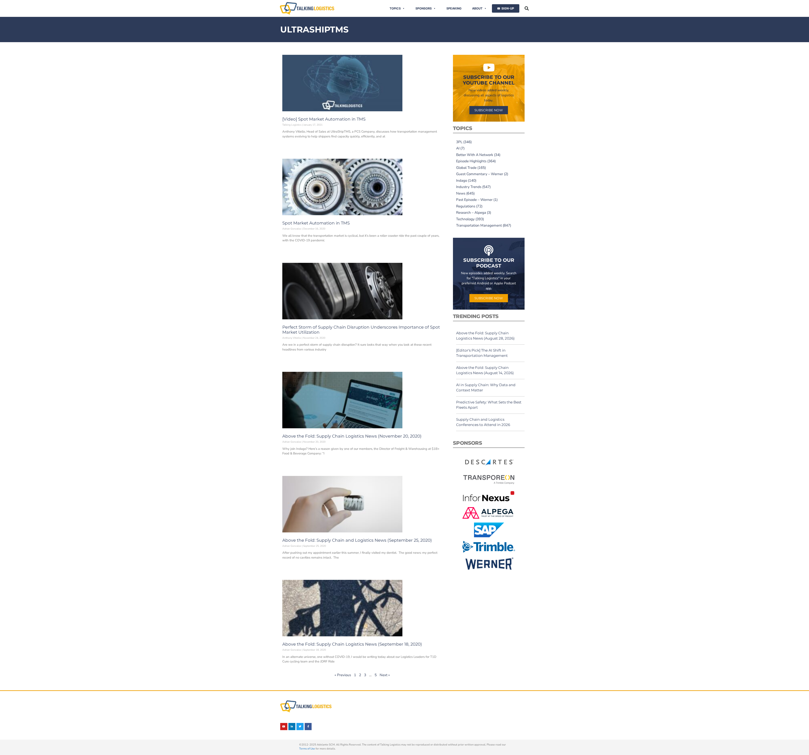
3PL (459, 142)
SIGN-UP (507, 8)
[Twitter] (300, 726)
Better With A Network (474, 154)
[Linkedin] (292, 726)
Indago (461, 180)
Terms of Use (307, 749)
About (477, 8)
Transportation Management (479, 225)
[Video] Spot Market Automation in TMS (324, 119)
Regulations (465, 206)
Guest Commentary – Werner (479, 174)
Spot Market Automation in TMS (316, 223)
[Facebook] (308, 726)
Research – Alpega (471, 212)
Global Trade (466, 167)
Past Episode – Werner (474, 199)
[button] (526, 8)
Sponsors (423, 8)
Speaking (454, 8)
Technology (465, 219)
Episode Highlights (471, 161)
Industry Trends (468, 186)
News (460, 193)
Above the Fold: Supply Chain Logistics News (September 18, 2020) (352, 644)
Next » (385, 675)
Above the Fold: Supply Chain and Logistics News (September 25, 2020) (357, 540)
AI (457, 148)
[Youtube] (283, 726)
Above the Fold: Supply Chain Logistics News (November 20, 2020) (352, 436)
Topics (395, 8)
